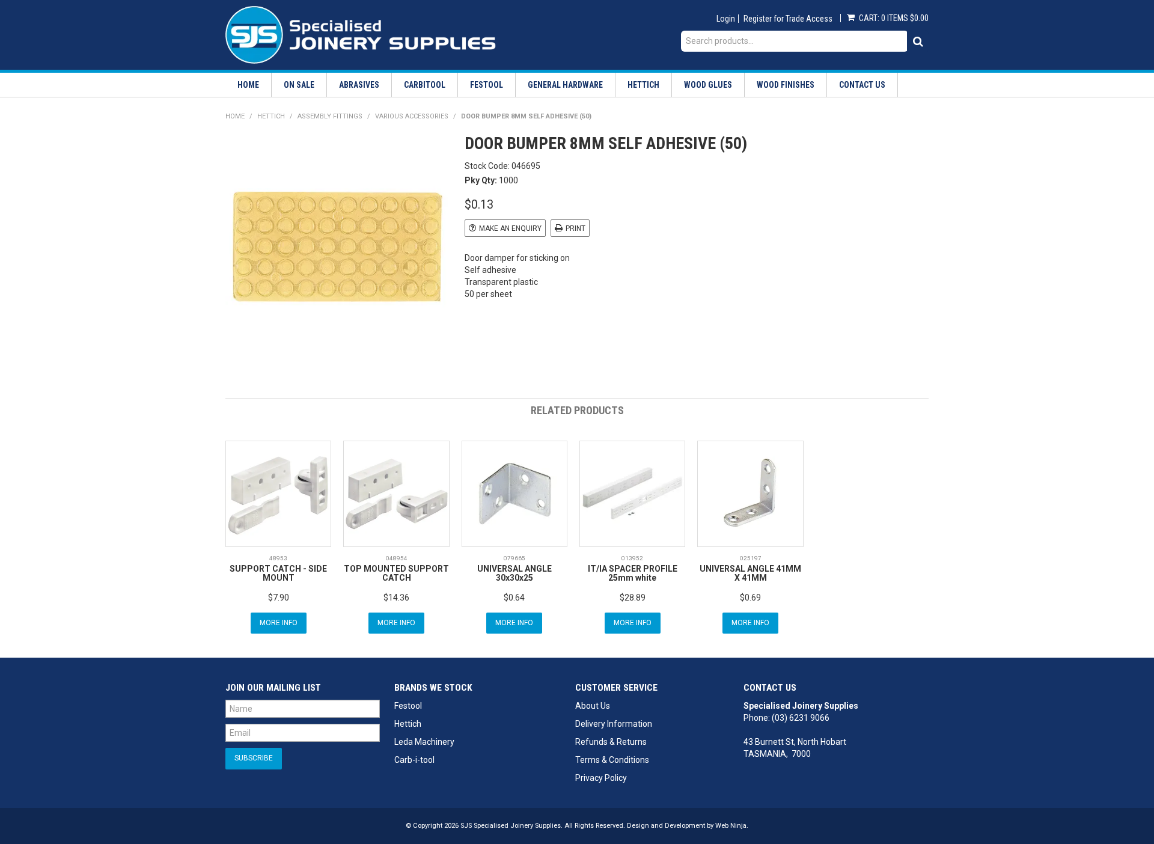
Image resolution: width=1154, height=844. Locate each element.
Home (248, 85)
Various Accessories (411, 116)
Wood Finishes (785, 85)
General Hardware (565, 85)
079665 (514, 558)
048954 (397, 558)
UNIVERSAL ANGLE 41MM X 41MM (750, 573)
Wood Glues (708, 85)
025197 (751, 558)
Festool (486, 85)
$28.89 (633, 597)
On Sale (299, 85)
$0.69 (750, 597)
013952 (632, 558)
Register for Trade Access (787, 18)
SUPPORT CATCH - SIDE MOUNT (278, 573)
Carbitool (424, 85)
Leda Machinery (424, 742)
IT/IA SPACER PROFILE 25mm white (632, 573)
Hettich (643, 85)
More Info (279, 623)
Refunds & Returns (611, 742)
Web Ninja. (731, 826)
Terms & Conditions (612, 760)
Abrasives (359, 85)
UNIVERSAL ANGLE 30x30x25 (514, 573)
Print (575, 228)
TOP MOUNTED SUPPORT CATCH (396, 573)
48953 (278, 558)
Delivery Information (613, 724)
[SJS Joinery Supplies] (360, 34)
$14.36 (396, 597)
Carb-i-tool (414, 760)
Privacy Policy (601, 778)
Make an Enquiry (510, 228)
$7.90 (278, 597)
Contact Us (862, 85)
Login (725, 18)
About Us (592, 706)
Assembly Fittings (330, 116)
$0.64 (514, 597)
